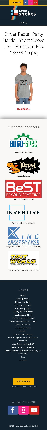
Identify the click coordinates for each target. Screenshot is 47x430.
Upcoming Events (23, 328)
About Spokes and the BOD (23, 344)
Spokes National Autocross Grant (23, 321)
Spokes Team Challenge (23, 334)
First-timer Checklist (23, 305)
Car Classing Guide (23, 308)
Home (23, 295)
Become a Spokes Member (23, 318)
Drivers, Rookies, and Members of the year (23, 350)
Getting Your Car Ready (23, 311)
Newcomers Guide (23, 302)
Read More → (23, 109)
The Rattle (23, 353)
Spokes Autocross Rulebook (22, 347)
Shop (23, 357)
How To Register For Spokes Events (23, 337)
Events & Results (23, 324)
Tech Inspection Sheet (23, 315)
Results (23, 331)
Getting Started (22, 298)
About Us (23, 341)
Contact (23, 360)
